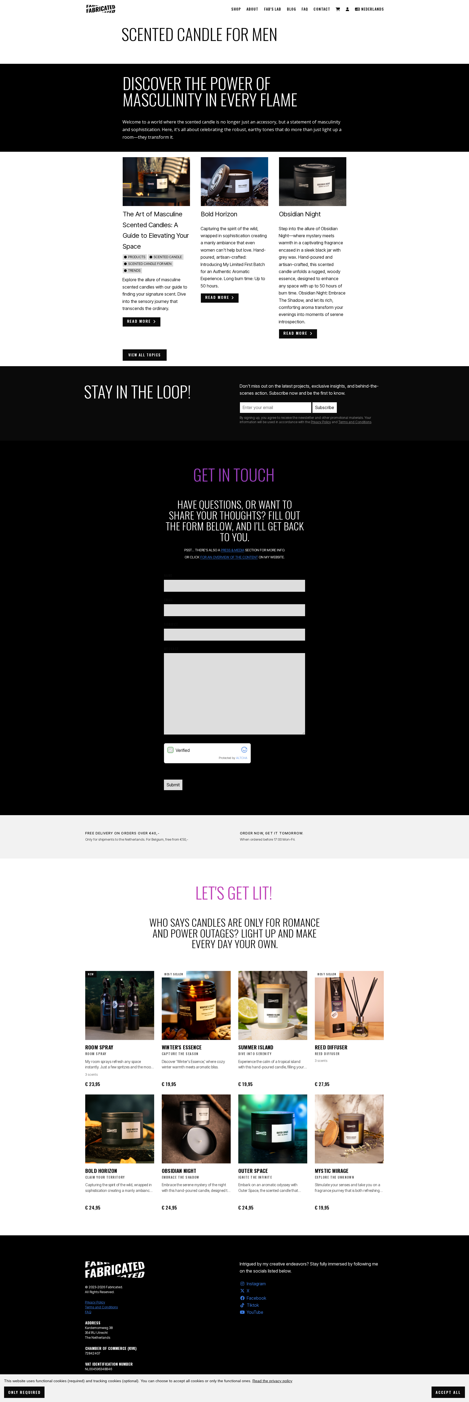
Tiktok (253, 1305)
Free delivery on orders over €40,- (122, 833)
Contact (321, 9)
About (252, 9)
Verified (183, 750)
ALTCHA (241, 758)
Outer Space (253, 1170)
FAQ (305, 9)
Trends (134, 270)
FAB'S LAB (272, 9)
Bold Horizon (219, 214)
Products (136, 257)
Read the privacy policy (272, 1381)
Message (171, 648)
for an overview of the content (229, 557)
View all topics (144, 354)
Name (168, 575)
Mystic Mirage (331, 1170)
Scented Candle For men (150, 264)
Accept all (448, 1392)
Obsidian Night (300, 214)
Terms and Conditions (354, 422)
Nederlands (372, 9)
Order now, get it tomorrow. (271, 833)
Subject (171, 624)
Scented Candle (168, 257)
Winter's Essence (182, 1047)
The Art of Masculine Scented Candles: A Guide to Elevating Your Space (156, 230)
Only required (24, 1392)
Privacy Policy (321, 422)
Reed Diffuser (331, 1047)
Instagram (256, 1283)
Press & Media (232, 550)
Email (168, 599)
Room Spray (99, 1047)
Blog (291, 9)
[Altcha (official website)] (244, 751)
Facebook (256, 1298)
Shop (236, 9)
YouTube (255, 1312)
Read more (139, 321)
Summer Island (255, 1047)
